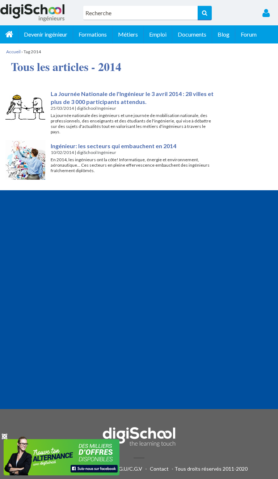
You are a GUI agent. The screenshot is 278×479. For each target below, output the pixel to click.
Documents (192, 34)
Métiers (128, 34)
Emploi (158, 34)
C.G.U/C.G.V (128, 469)
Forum (249, 34)
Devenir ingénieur (45, 34)
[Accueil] (9, 34)
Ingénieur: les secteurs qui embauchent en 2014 (113, 145)
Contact (159, 469)
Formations (93, 34)
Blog (223, 34)
